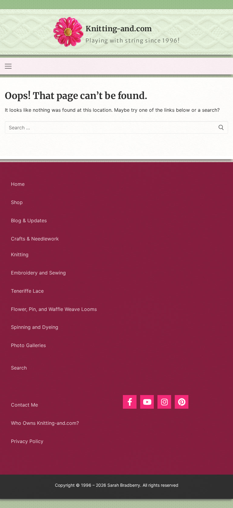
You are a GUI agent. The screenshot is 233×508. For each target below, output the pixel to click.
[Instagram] (164, 402)
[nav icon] (8, 66)
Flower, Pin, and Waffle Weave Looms (54, 309)
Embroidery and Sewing (38, 273)
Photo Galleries (28, 345)
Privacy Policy (27, 441)
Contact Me (24, 405)
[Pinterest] (181, 402)
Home (18, 184)
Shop (17, 202)
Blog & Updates (29, 220)
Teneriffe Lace (27, 291)
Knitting (20, 254)
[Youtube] (147, 402)
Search (19, 368)
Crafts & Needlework (35, 239)
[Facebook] (130, 402)
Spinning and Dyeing (34, 327)
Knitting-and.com (119, 28)
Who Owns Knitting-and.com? (45, 423)
